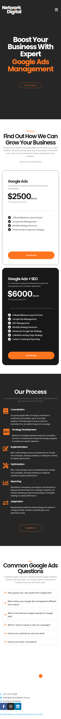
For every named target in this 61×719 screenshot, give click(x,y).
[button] (31, 355)
